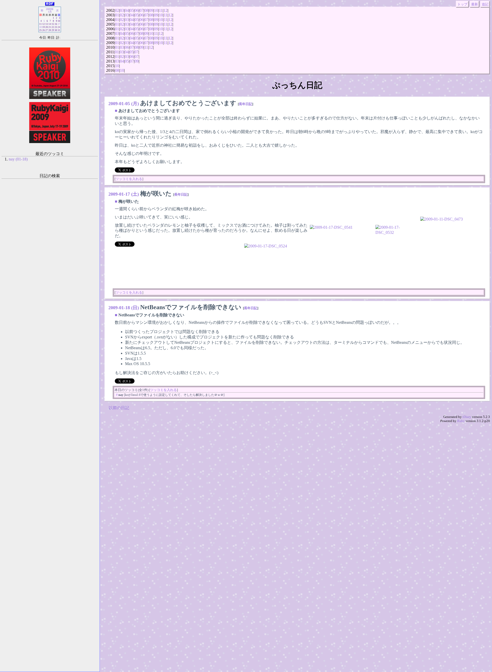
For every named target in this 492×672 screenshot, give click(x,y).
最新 (474, 4)
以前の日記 (119, 408)
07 (141, 10)
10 (156, 10)
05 (132, 10)
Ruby (461, 421)
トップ (462, 4)
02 (117, 10)
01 (117, 15)
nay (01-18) (18, 159)
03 (122, 10)
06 (137, 10)
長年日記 (245, 104)
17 (59, 24)
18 (40, 27)
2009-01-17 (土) (123, 194)
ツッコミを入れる (129, 179)
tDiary (467, 417)
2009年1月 (50, 10)
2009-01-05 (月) (123, 103)
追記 (485, 4)
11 (161, 10)
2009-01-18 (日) (123, 307)
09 (151, 10)
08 (146, 10)
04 (127, 10)
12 (165, 10)
